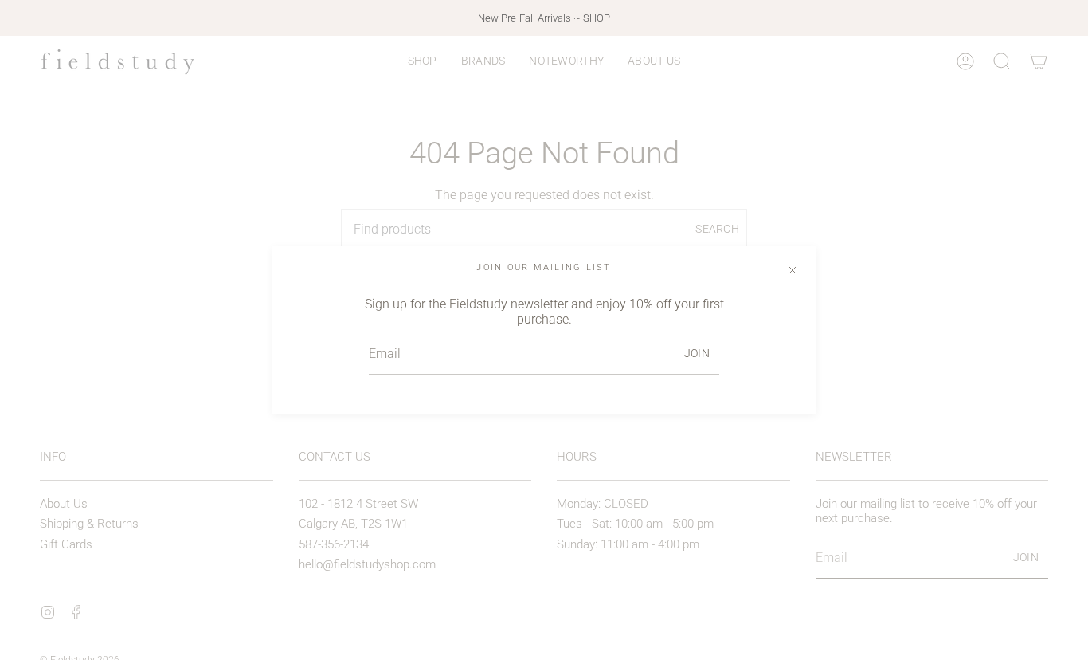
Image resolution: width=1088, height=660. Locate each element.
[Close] (792, 270)
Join (697, 353)
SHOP (596, 18)
